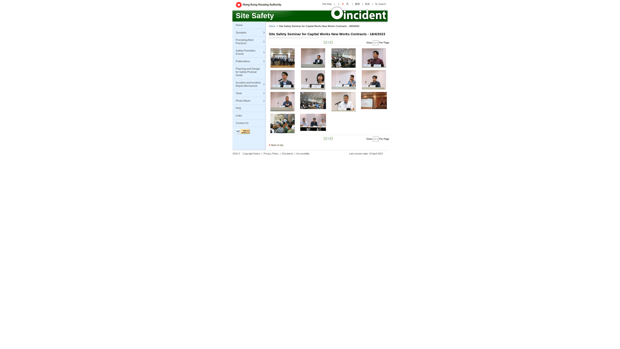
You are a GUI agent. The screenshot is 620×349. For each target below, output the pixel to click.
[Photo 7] (343, 80)
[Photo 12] (374, 101)
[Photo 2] (313, 58)
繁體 (357, 4)
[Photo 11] (343, 101)
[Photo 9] (282, 101)
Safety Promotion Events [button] (245, 52)
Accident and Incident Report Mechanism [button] (248, 84)
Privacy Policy (271, 153)
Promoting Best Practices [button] (244, 42)
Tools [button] (239, 93)
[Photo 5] (282, 80)
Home (239, 25)
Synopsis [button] (241, 32)
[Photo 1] (282, 58)
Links (239, 115)
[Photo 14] (313, 123)
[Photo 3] (343, 58)
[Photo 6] (313, 80)
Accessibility (303, 153)
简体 (367, 4)
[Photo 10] (313, 101)
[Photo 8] (374, 80)
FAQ (238, 108)
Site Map (327, 4)
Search (382, 4)
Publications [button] (243, 61)
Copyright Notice (251, 153)
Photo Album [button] (243, 100)
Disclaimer (287, 153)
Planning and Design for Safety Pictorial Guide (248, 72)
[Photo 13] (282, 123)
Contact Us (242, 123)
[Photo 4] (374, 58)
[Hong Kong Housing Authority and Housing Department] (266, 5)
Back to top (277, 145)
